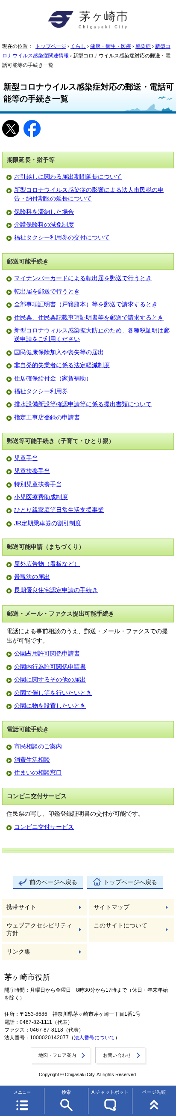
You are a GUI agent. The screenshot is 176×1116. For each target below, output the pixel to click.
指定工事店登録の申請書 (47, 417)
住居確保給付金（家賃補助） (53, 378)
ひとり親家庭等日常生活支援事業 (59, 510)
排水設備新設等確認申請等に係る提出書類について (83, 404)
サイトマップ (111, 907)
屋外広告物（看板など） (47, 564)
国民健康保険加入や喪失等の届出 (59, 352)
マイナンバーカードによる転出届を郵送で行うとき (83, 278)
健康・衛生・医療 (110, 46)
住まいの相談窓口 (38, 772)
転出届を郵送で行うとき (47, 291)
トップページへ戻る (130, 882)
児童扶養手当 (32, 471)
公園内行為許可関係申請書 (50, 667)
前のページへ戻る (53, 882)
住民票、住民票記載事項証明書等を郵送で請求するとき (89, 317)
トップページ (50, 46)
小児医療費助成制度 (41, 497)
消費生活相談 (32, 760)
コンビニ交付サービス (44, 827)
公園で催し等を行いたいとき (53, 693)
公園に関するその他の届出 (50, 679)
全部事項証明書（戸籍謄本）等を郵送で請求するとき (86, 304)
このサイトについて (120, 925)
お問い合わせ (117, 1055)
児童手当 (26, 458)
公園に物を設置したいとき (50, 706)
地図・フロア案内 (57, 1055)
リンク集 (18, 951)
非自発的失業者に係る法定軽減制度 (62, 365)
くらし (78, 46)
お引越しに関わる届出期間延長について (68, 177)
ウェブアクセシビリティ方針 (39, 929)
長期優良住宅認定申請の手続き (56, 590)
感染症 (143, 46)
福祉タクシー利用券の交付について (62, 237)
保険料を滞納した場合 (44, 212)
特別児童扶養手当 (38, 484)
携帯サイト (21, 907)
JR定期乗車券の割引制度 (47, 523)
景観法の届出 (32, 577)
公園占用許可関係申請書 (47, 653)
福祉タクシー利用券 (41, 391)
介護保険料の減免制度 (44, 224)
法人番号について (94, 1038)
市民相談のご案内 (38, 746)
